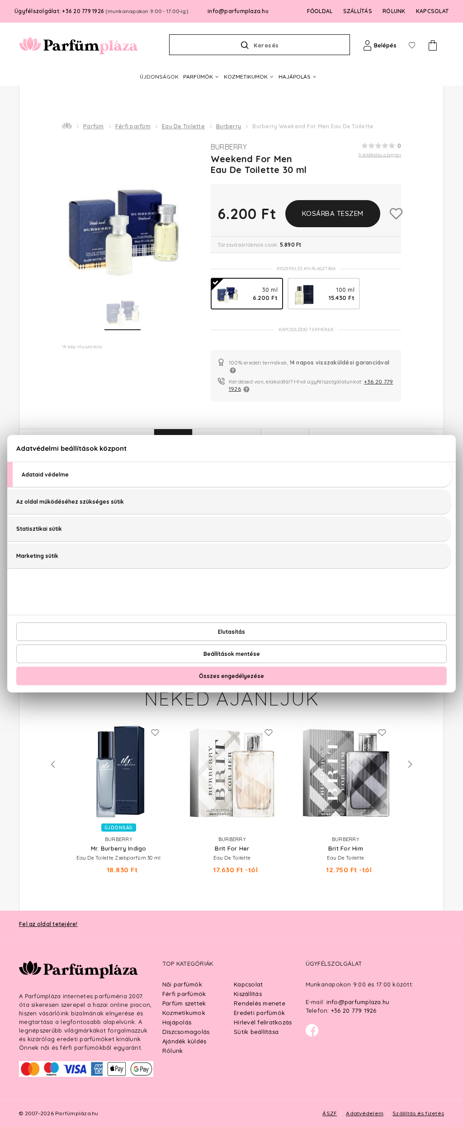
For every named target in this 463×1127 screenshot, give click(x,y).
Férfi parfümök (184, 993)
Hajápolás (176, 1022)
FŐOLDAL (320, 11)
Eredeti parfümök (259, 1012)
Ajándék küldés (184, 1041)
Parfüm (93, 126)
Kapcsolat (248, 984)
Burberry (228, 126)
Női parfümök (182, 984)
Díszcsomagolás (186, 1031)
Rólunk (172, 1050)
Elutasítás (231, 631)
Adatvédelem (364, 1113)
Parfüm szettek (184, 1003)
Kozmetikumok (183, 1012)
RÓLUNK (394, 11)
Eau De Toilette (183, 126)
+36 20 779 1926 (354, 1010)
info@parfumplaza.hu (238, 11)
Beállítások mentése (231, 653)
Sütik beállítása (256, 1031)
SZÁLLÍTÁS (357, 11)
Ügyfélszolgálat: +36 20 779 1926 (101, 11)
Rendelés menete (259, 1003)
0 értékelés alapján (380, 155)
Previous (53, 764)
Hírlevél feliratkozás (263, 1022)
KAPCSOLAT (432, 11)
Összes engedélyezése (231, 676)
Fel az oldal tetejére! (48, 924)
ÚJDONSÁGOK (159, 76)
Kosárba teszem (333, 213)
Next (410, 764)
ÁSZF (329, 1113)
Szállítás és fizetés (418, 1113)
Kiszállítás (248, 993)
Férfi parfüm (133, 126)
